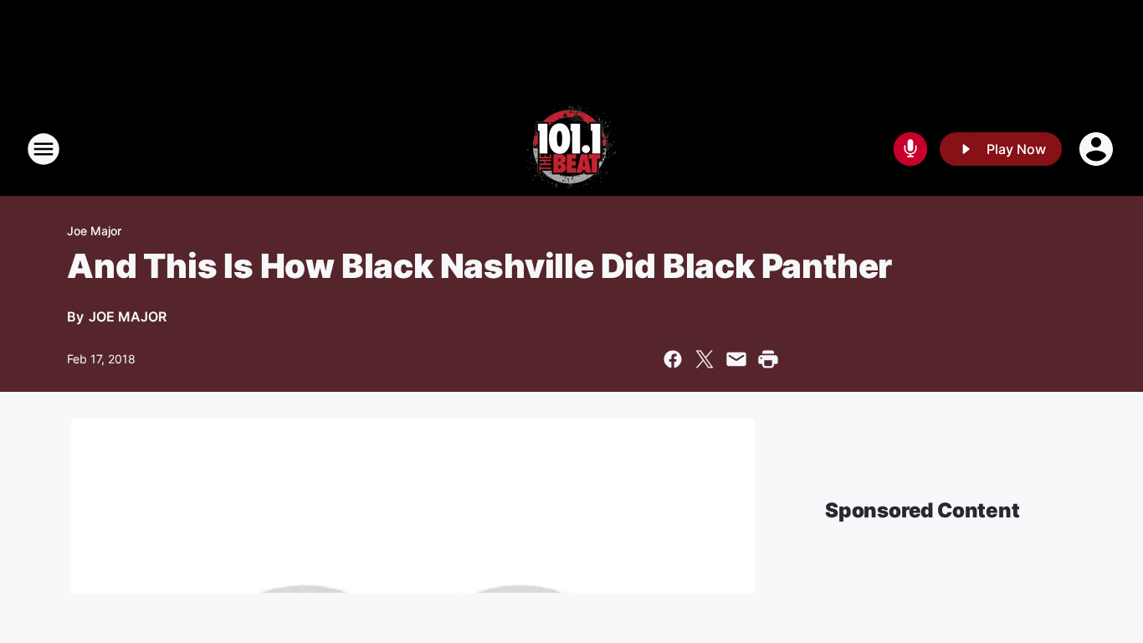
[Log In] (1097, 149)
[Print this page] (768, 359)
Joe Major (94, 231)
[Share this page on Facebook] (672, 359)
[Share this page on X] (704, 359)
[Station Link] (571, 149)
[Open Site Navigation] (43, 149)
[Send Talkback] (910, 149)
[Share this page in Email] (736, 359)
